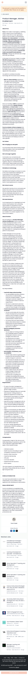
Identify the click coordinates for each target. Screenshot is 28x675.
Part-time (21, 591)
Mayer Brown (10, 566)
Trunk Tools (9, 634)
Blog (9, 657)
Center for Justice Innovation (13, 648)
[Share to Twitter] (17, 531)
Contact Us (21, 657)
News (15, 657)
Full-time (11, 23)
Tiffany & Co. (10, 623)
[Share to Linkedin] (14, 531)
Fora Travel (4, 23)
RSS (12, 657)
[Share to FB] (11, 531)
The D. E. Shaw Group (11, 544)
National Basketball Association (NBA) (15, 613)
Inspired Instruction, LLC (12, 591)
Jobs (5, 657)
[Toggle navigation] (26, 2)
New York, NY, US (18, 23)
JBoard (17, 667)
